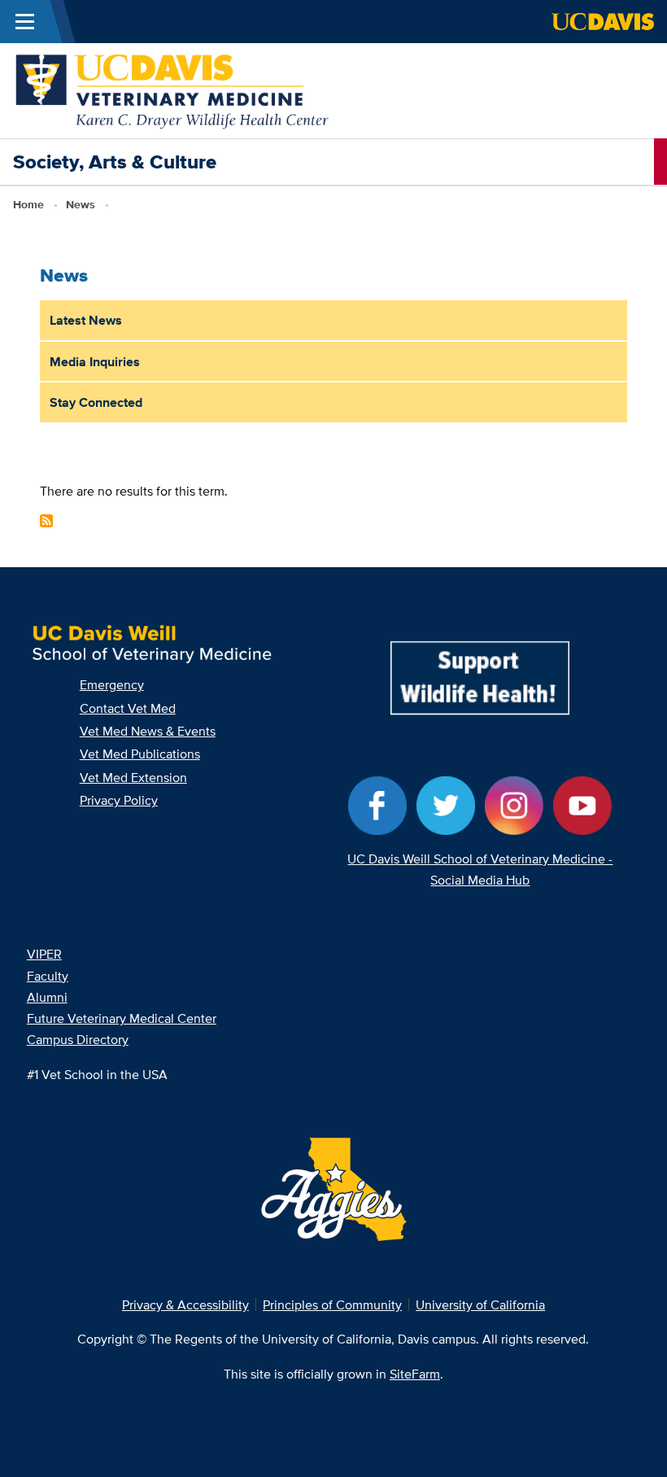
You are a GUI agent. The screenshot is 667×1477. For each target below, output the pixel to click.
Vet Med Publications (140, 753)
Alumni (47, 997)
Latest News (86, 320)
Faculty (47, 975)
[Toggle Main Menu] (25, 21)
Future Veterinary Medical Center (121, 1018)
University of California (480, 1304)
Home (28, 204)
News (80, 204)
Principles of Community (332, 1304)
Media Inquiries (95, 361)
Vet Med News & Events (148, 731)
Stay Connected (96, 402)
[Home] (173, 89)
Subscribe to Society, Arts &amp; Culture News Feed (46, 520)
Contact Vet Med (128, 708)
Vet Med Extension (133, 777)
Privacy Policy (119, 800)
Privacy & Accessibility (185, 1304)
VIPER (44, 954)
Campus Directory (78, 1039)
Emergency (112, 684)
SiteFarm (415, 1373)
